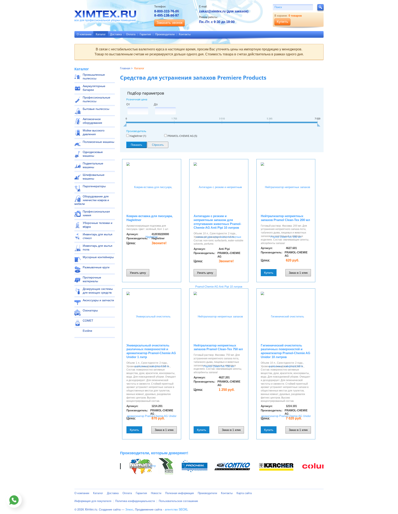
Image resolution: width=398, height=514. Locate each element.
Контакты (185, 34)
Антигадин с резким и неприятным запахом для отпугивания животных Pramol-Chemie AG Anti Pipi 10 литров (217, 221)
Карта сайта (244, 493)
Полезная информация (179, 493)
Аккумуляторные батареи (94, 87)
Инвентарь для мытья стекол (97, 236)
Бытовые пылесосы (96, 109)
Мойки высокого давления (93, 132)
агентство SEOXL (176, 509)
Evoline (87, 330)
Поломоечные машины (98, 141)
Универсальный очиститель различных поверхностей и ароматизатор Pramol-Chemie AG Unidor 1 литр (151, 351)
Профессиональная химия (96, 213)
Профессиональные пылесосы (96, 99)
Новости (156, 493)
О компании (84, 34)
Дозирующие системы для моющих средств (98, 290)
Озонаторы (90, 310)
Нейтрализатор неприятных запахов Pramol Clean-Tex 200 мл (285, 218)
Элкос (129, 509)
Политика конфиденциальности (135, 501)
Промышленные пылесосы (94, 76)
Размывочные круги (96, 267)
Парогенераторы (94, 186)
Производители (165, 34)
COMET (88, 320)
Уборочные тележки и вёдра (97, 224)
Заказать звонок (169, 23)
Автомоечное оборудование (92, 120)
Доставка (116, 34)
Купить (268, 272)
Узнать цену (138, 272)
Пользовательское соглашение (178, 501)
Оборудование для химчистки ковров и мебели (91, 200)
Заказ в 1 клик (298, 272)
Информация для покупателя (92, 501)
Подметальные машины (93, 165)
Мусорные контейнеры (98, 257)
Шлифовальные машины (93, 176)
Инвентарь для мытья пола (97, 247)
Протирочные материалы (92, 279)
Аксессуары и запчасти (98, 300)
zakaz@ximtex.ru (212, 11)
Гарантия (145, 34)
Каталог (101, 34)
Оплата (130, 34)
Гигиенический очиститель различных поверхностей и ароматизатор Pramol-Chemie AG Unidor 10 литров (285, 351)
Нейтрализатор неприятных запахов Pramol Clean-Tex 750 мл (218, 347)
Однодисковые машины (93, 153)
